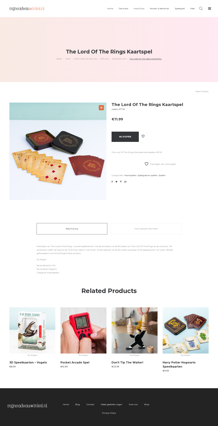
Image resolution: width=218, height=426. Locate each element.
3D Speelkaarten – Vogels (28, 362)
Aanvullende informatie (146, 228)
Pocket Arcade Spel (74, 362)
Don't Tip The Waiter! (127, 362)
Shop (68, 59)
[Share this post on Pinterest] (121, 182)
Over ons (133, 404)
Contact (90, 404)
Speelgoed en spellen (85, 59)
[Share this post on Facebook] (112, 182)
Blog (77, 404)
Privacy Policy (109, 413)
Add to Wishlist (143, 136)
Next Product (202, 91)
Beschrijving (72, 228)
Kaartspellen (119, 59)
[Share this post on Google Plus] (125, 182)
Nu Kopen (125, 136)
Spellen (104, 59)
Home (59, 59)
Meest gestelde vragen (111, 404)
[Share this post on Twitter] (116, 182)
